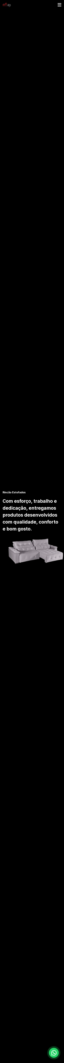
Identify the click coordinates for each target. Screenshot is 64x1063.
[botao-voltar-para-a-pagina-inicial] (32, 5)
